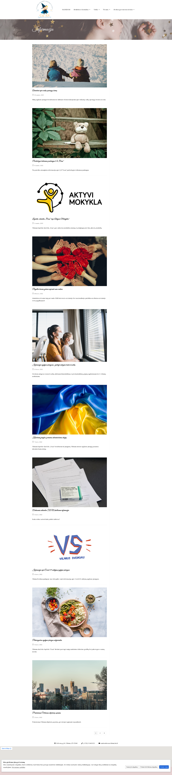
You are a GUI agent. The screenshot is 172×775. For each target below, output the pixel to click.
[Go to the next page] (104, 733)
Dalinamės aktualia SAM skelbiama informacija (50, 510)
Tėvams (105, 9)
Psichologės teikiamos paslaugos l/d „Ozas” (48, 161)
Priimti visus (164, 767)
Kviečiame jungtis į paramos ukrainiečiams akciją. (49, 437)
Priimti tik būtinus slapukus (148, 767)
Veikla (96, 9)
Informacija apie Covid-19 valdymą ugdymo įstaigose (51, 570)
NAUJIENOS (66, 9)
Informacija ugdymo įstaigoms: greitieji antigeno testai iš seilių (53, 365)
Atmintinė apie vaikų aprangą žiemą (44, 90)
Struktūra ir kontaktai (81, 9)
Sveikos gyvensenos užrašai (123, 9)
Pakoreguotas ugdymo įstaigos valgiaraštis (47, 640)
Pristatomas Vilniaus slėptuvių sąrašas (46, 713)
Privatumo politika (18, 767)
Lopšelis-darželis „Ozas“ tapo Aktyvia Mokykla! (50, 219)
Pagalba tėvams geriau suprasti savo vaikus (47, 289)
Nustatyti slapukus (132, 767)
